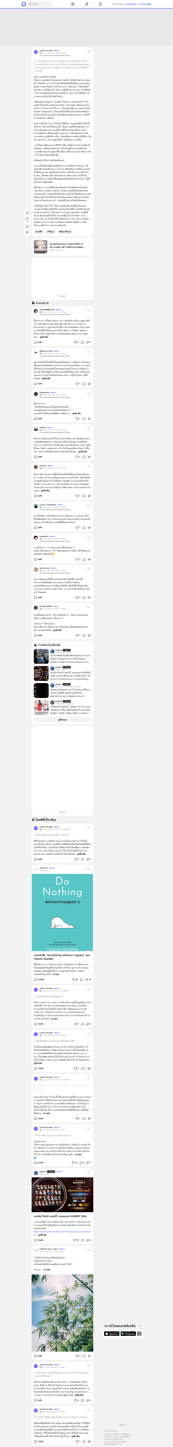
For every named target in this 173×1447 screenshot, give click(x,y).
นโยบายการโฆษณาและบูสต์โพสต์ (117, 1437)
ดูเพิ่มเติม (44, 336)
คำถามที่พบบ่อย (125, 1434)
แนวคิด (38, 231)
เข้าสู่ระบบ (131, 4)
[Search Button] (30, 4)
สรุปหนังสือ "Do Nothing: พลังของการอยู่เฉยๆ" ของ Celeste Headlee (62, 956)
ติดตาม (57, 50)
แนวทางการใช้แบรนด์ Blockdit (116, 1441)
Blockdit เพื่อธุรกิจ (111, 1444)
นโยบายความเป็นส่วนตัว (113, 1439)
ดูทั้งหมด (62, 719)
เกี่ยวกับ (107, 1434)
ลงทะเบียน (146, 4)
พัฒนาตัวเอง (65, 231)
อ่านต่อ (55, 974)
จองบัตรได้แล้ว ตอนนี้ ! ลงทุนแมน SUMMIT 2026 (60, 1216)
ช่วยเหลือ (115, 1434)
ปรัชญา (50, 231)
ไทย (120, 1444)
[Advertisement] (86, 27)
